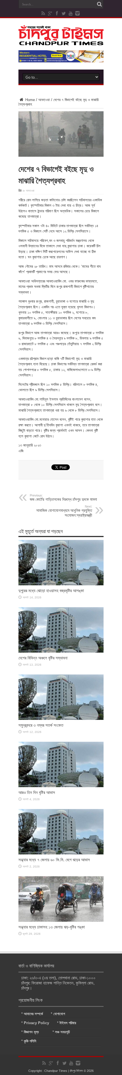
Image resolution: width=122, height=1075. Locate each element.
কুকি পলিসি (30, 1041)
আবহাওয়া (44, 100)
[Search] (99, 4)
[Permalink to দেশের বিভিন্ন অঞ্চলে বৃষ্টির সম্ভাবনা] (61, 651)
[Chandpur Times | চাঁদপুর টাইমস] (61, 41)
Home (29, 100)
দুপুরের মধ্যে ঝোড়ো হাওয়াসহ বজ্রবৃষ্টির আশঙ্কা (51, 590)
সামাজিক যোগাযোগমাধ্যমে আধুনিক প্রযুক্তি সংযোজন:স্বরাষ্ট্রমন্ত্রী (64, 511)
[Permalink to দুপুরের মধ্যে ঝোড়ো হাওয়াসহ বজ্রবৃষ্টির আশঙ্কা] (61, 584)
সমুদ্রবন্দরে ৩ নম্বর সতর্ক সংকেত (40, 725)
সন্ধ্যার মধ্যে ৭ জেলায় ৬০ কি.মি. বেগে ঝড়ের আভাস (54, 859)
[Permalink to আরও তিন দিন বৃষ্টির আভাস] (61, 786)
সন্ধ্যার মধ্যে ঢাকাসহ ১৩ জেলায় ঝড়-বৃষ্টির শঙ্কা (51, 927)
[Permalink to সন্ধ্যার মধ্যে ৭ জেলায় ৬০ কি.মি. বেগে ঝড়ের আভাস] (61, 853)
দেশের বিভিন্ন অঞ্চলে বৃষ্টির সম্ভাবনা (43, 657)
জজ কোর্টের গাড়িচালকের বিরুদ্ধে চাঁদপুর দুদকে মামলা (63, 498)
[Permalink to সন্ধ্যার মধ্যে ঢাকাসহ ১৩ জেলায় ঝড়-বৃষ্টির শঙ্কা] (61, 920)
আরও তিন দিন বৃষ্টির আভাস (36, 792)
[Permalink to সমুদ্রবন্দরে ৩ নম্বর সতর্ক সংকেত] (61, 718)
